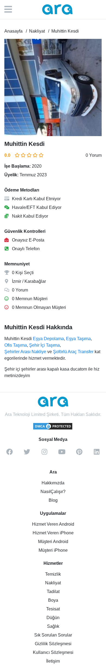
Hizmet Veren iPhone (53, 533)
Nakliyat (53, 583)
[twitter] (26, 453)
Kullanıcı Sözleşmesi (53, 652)
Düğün (53, 617)
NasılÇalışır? (53, 491)
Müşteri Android (53, 541)
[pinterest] (79, 453)
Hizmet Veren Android (53, 524)
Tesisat (53, 609)
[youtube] (61, 453)
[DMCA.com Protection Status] (53, 428)
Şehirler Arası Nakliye (25, 351)
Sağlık (53, 626)
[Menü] (10, 9)
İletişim (53, 661)
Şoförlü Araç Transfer (73, 351)
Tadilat (53, 591)
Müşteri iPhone (53, 550)
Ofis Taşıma (15, 345)
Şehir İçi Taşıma (44, 345)
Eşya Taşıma (78, 338)
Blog (53, 500)
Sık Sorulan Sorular (53, 635)
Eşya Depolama (48, 338)
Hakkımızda (53, 483)
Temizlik (53, 574)
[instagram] (44, 453)
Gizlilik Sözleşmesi (53, 643)
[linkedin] (96, 453)
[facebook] (9, 453)
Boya (53, 600)
